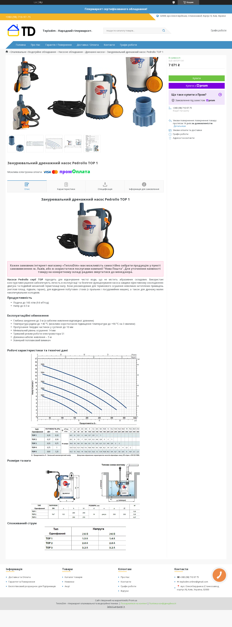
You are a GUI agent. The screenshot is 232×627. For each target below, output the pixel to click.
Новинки (69, 581)
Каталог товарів (73, 577)
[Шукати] (163, 31)
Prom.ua (133, 600)
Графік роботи (128, 45)
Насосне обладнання (70, 51)
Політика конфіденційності (162, 603)
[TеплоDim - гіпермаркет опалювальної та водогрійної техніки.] (23, 30)
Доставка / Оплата (88, 45)
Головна (21, 45)
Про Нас (35, 45)
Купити (197, 78)
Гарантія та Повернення (21, 581)
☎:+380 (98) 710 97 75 (188, 577)
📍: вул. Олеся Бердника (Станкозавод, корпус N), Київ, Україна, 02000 (198, 588)
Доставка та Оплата (19, 577)
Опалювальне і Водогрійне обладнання (33, 51)
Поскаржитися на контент (134, 603)
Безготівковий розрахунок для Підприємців (32, 586)
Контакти (109, 45)
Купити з (191, 85)
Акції (67, 586)
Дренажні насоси (95, 51)
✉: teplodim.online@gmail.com (192, 581)
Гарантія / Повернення (58, 45)
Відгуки (125, 590)
